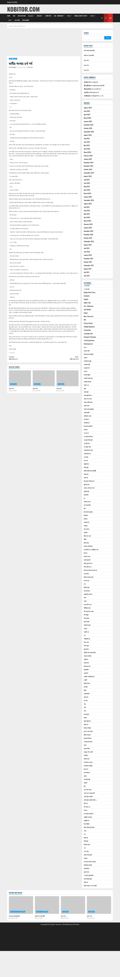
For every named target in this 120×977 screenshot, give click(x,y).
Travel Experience (89, 340)
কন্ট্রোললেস (86, 464)
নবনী (85, 598)
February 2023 (88, 224)
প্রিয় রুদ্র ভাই (87, 666)
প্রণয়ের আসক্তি (87, 656)
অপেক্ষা (85, 371)
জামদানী (86, 532)
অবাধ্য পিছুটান (87, 375)
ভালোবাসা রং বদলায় (88, 762)
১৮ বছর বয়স (86, 289)
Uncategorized (88, 344)
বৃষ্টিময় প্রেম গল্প (87, 735)
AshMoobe (87, 96)
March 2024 (87, 193)
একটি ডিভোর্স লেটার (88, 450)
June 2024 (87, 183)
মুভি (84, 786)
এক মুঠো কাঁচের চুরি (88, 440)
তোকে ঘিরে (86, 574)
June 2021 (87, 276)
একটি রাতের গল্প (87, 453)
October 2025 (88, 128)
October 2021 (88, 262)
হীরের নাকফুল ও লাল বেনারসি (90, 886)
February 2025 (88, 156)
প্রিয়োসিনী (86, 670)
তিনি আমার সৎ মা (87, 567)
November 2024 (88, 166)
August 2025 (88, 135)
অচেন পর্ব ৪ (67, 378)
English (39, 16)
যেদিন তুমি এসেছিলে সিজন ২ (90, 800)
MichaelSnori (88, 89)
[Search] (101, 18)
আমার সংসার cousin (89, 409)
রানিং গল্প (92, 16)
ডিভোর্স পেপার (87, 556)
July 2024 (87, 180)
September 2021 (89, 265)
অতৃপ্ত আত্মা (86, 351)
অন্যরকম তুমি (87, 364)
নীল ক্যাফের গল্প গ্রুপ (89, 611)
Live (110, 18)
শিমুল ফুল (86, 838)
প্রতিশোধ (86, 659)
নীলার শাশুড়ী (86, 622)
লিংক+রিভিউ (17, 20)
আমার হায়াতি (87, 412)
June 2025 (87, 142)
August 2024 (88, 176)
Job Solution (21, 16)
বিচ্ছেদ (85, 718)
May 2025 (87, 145)
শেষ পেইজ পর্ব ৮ (97, 89)
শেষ (85, 848)
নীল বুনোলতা (86, 618)
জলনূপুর (85, 526)
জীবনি (85, 539)
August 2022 (88, 245)
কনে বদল (86, 460)
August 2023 (88, 204)
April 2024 (87, 190)
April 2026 (87, 114)
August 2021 (87, 269)
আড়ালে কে (86, 385)
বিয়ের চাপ (86, 724)
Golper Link (87, 303)
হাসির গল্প (86, 882)
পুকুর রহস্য (86, 649)
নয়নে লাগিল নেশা (87, 604)
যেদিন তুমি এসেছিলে (88, 796)
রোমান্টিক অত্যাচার (88, 817)
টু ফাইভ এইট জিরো (88, 546)
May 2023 (87, 214)
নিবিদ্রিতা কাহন (87, 608)
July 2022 (87, 248)
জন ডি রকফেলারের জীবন (89, 50)
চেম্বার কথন (86, 522)
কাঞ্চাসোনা (86, 474)
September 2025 (89, 132)
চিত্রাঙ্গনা (86, 515)
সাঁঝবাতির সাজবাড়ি (88, 865)
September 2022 (89, 241)
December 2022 (88, 231)
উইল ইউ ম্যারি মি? (88, 426)
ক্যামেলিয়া (86, 495)
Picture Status (88, 323)
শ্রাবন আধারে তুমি (88, 855)
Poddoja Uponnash (89, 327)
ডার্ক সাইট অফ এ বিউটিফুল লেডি (91, 550)
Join (14, 16)
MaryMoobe (87, 85)
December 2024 (88, 162)
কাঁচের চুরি (86, 467)
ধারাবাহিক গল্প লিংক (88, 594)
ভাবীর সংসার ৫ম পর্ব (13, 358)
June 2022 (87, 252)
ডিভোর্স (85, 553)
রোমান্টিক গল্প (86, 820)
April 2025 (87, 149)
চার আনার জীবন (87, 505)
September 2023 (89, 200)
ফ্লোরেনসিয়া (86, 694)
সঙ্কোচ (85, 858)
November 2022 (88, 235)
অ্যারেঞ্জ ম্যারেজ (87, 381)
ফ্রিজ (85, 690)
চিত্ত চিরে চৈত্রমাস (88, 512)
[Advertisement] (43, 43)
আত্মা (85, 388)
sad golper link (88, 333)
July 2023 (87, 207)
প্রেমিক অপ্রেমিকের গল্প (89, 676)
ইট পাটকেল (86, 419)
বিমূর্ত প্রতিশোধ (87, 721)
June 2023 (87, 211)
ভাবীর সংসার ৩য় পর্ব (74, 358)
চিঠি (84, 508)
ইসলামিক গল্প (87, 423)
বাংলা (85, 707)
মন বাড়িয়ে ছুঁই (87, 779)
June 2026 (87, 111)
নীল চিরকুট (86, 615)
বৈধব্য (85, 745)
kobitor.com (23, 9)
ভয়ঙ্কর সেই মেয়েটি (88, 752)
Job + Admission (58, 16)
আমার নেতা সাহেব (88, 399)
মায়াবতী (85, 783)
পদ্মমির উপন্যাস (87, 625)
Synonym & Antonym (90, 337)
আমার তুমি (86, 392)
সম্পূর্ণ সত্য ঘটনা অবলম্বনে (90, 862)
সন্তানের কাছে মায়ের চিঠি (98, 85)
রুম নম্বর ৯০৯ (87, 807)
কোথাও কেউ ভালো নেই (89, 488)
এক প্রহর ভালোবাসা (88, 436)
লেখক (9, 20)
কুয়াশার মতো (86, 484)
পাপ (84, 635)
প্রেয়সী (85, 680)
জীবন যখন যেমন (87, 536)
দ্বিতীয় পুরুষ (86, 587)
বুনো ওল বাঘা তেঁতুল (88, 731)
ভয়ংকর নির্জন (87, 748)
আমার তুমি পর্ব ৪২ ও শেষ (97, 96)
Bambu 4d (87, 82)
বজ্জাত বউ (86, 697)
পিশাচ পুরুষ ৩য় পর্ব (94, 92)
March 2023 (87, 221)
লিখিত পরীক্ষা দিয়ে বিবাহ (89, 827)
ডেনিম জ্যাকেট (87, 560)
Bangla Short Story (80, 16)
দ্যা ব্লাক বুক (87, 591)
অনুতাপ (85, 357)
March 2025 (87, 152)
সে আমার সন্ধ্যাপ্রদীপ (88, 875)
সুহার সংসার (86, 872)
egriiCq (86, 92)
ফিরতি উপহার (87, 683)
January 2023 (88, 228)
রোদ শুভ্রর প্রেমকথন (88, 814)
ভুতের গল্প (86, 769)
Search (86, 33)
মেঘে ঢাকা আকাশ (87, 790)
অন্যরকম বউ (87, 368)
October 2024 (88, 169)
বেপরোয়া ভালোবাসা (88, 742)
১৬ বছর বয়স (86, 285)
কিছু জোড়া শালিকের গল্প (89, 481)
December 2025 (88, 125)
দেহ (84, 584)
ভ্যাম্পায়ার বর (87, 772)
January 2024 (88, 197)
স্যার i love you (88, 879)
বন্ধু (85, 704)
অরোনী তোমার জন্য (88, 378)
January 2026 (88, 121)
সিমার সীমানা (86, 868)
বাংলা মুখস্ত (30, 16)
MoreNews (66, 924)
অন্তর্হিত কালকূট (87, 361)
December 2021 (88, 259)
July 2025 (87, 138)
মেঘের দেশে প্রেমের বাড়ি (89, 793)
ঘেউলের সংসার (87, 502)
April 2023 (87, 217)
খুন (84, 498)
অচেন (11, 384)
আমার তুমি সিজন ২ (88, 395)
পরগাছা (85, 628)
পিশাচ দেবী (86, 642)
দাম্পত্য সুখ (86, 580)
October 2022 (88, 238)
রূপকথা (85, 810)
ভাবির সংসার (15, 58)
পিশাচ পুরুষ (86, 646)
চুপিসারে (85, 519)
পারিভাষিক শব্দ (87, 639)
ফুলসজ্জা (85, 687)
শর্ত (84, 834)
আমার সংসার (86, 405)
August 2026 (88, 108)
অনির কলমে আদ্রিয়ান (88, 354)
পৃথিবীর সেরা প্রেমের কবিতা (90, 652)
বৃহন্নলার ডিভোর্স (87, 738)
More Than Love (88, 316)
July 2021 (86, 272)
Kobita (86, 313)
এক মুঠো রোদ (95, 82)
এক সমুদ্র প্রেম (87, 447)
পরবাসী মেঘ (86, 632)
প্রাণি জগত (86, 663)
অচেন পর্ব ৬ (20, 378)
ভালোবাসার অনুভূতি (88, 766)
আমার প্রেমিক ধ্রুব (88, 402)
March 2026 (87, 118)
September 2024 (89, 173)
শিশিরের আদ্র (87, 844)
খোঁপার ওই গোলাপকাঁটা (89, 55)
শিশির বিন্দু (86, 841)
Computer (48, 16)
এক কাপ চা (86, 433)
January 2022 (88, 255)
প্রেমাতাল (86, 673)
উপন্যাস (68, 16)
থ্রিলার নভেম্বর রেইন (88, 577)
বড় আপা (86, 700)
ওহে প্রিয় (86, 457)
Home (8, 16)
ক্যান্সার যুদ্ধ (86, 491)
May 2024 (87, 187)
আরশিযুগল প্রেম (87, 416)
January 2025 (88, 159)
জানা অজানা (86, 529)
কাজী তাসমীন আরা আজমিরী (90, 471)
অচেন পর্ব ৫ (44, 378)
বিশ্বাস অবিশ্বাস (87, 728)
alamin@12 (13, 67)
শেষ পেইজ (86, 851)
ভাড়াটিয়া (86, 755)
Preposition (87, 330)
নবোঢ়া (85, 601)
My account (25, 20)
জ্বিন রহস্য (86, 543)
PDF (85, 320)
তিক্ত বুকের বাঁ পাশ (88, 563)
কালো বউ (86, 477)
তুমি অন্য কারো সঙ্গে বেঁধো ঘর (90, 570)
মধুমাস (85, 776)
